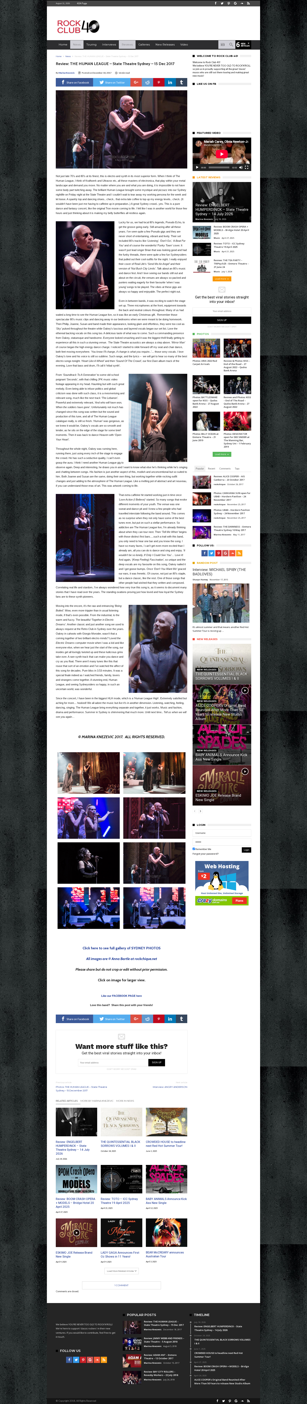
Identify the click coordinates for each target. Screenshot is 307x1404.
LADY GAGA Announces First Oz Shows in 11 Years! (120, 1254)
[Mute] (241, 167)
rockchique (219, 484)
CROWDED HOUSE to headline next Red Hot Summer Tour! (165, 1143)
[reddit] (147, 82)
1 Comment (121, 1285)
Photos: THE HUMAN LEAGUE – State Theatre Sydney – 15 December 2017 (81, 1086)
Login (246, 850)
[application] (222, 154)
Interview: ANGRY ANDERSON (170, 1084)
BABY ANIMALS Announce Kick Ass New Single (166, 1201)
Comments (225, 468)
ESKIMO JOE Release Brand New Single (74, 1254)
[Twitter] (222, 3)
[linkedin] (170, 82)
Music (217, 238)
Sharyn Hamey (200, 579)
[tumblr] (181, 82)
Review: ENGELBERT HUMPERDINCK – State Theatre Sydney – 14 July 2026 (73, 1147)
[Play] (197, 167)
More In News (125, 1100)
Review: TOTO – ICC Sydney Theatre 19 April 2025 (119, 1201)
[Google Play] (235, 3)
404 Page (82, 3)
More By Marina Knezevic (97, 1100)
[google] (136, 82)
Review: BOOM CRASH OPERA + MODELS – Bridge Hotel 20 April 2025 (75, 1203)
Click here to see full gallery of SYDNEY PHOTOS (122, 948)
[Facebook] (215, 3)
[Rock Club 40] (78, 18)
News (68, 56)
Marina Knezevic (67, 72)
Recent (211, 468)
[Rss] (248, 3)
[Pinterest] (228, 3)
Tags (237, 468)
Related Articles (67, 1100)
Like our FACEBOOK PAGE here (121, 995)
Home (58, 56)
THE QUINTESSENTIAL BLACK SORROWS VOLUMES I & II (120, 1143)
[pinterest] (159, 82)
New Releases (207, 669)
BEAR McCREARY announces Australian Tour (165, 1254)
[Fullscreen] (246, 167)
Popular (200, 468)
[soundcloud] (242, 3)
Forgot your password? (206, 853)
